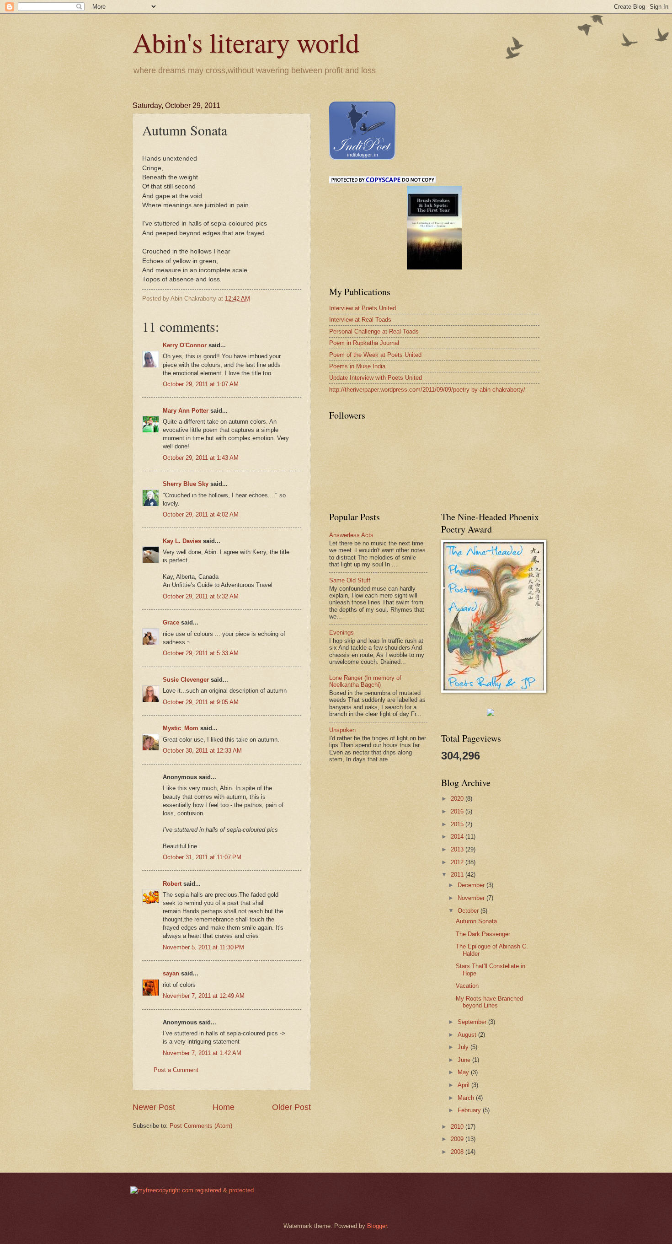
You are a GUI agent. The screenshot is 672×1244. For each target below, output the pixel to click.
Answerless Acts (351, 535)
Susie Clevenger (186, 679)
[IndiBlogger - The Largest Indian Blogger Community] (362, 158)
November (472, 897)
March (467, 1097)
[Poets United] (490, 714)
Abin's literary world (246, 42)
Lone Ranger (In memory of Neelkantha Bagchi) (365, 681)
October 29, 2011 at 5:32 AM (201, 596)
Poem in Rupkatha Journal (364, 342)
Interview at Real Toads (360, 319)
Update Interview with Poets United (375, 377)
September (473, 1021)
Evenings (341, 632)
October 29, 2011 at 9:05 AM (201, 702)
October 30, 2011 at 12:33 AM (202, 750)
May (464, 1072)
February (470, 1110)
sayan (171, 973)
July (464, 1047)
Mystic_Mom (180, 728)
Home (224, 1107)
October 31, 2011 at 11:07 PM (202, 857)
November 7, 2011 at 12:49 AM (204, 995)
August (468, 1034)
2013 (458, 849)
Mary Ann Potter (185, 410)
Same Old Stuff (349, 580)
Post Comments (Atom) (201, 1125)
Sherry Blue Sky (185, 483)
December (472, 885)
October (469, 910)
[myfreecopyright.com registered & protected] (192, 1190)
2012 (458, 862)
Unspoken (342, 730)
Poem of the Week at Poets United (375, 354)
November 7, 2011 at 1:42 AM (202, 1053)
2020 (458, 798)
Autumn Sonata (476, 921)
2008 (458, 1151)
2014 (458, 836)
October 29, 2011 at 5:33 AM (201, 653)
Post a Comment (176, 1069)
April (464, 1085)
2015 (458, 824)
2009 (458, 1139)
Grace (171, 622)
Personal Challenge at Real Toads (374, 331)
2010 (458, 1126)
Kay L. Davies (182, 541)
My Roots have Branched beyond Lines (489, 1002)
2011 (458, 874)
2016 (458, 811)
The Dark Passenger (483, 934)
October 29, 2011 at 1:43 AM (201, 457)
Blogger (377, 1225)
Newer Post (154, 1107)
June (465, 1059)
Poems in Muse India (357, 366)
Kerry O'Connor (185, 345)
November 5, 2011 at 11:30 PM (203, 947)
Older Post (291, 1107)
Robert (172, 883)
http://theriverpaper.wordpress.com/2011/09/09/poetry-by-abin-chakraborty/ (427, 389)
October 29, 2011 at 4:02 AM (201, 514)
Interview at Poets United (362, 308)
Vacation (467, 985)
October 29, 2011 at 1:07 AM (201, 384)
